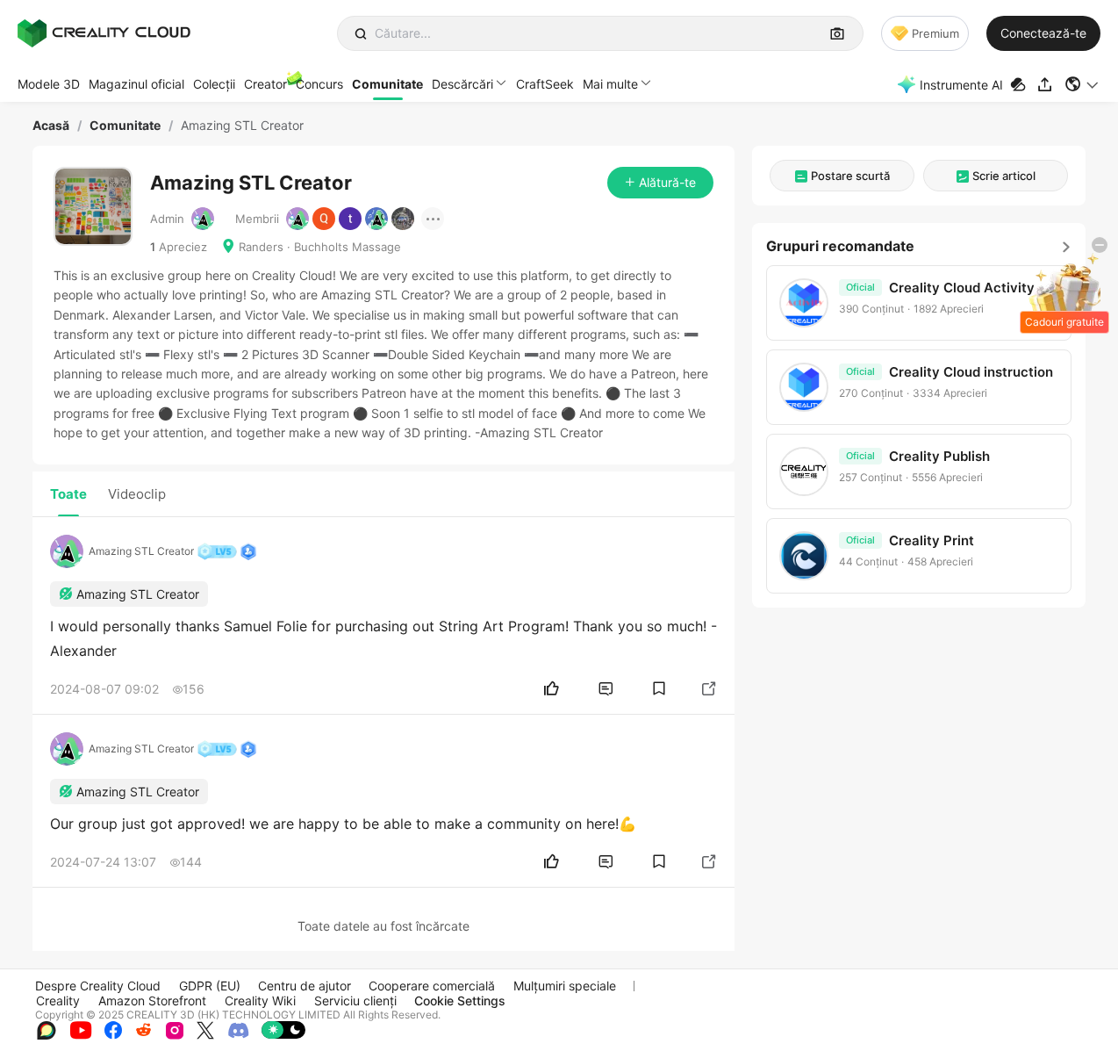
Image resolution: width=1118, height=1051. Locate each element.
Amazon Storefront (152, 1000)
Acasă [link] (50, 125)
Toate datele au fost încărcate (383, 925)
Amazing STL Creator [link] (242, 125)
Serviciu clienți (355, 1000)
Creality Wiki (260, 1000)
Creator (265, 83)
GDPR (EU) (209, 985)
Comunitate (387, 83)
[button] (1082, 84)
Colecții (214, 83)
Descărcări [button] (462, 83)
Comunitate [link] (125, 125)
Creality (58, 1000)
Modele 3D (49, 83)
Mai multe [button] (610, 83)
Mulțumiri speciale (564, 985)
